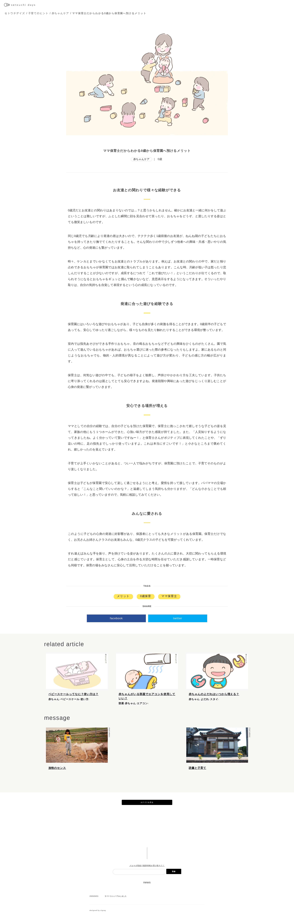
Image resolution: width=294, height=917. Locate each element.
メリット (123, 596)
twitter (177, 618)
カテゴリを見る (147, 802)
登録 (174, 871)
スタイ (214, 699)
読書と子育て (197, 767)
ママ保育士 (169, 596)
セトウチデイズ (15, 13)
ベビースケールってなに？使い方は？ (73, 694)
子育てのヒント (38, 13)
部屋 (121, 703)
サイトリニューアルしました (115, 896)
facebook (116, 618)
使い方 (85, 699)
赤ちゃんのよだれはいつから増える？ (214, 694)
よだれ (205, 699)
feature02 (249, 732)
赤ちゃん (53, 699)
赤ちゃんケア (60, 13)
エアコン (142, 703)
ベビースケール (69, 699)
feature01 (109, 732)
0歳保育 (145, 596)
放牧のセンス (57, 767)
